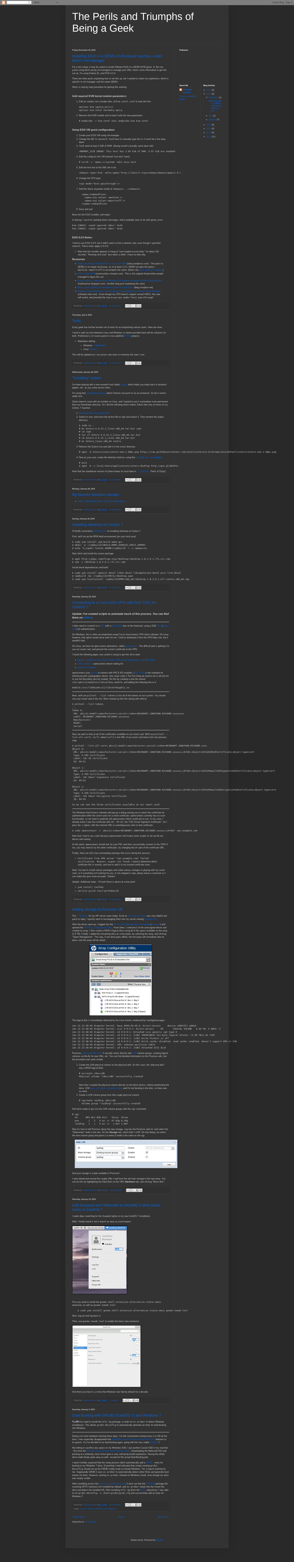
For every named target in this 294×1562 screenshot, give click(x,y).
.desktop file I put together (149, 457)
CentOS (154, 1442)
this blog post (99, 531)
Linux (105, 1509)
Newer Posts (79, 1517)
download (155, 924)
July (211, 115)
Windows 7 (112, 1509)
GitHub (87, 617)
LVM (134, 1053)
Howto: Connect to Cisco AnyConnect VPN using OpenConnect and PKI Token (117, 660)
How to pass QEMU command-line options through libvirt (106, 287)
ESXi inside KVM (86, 273)
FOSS (128, 336)
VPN (102, 625)
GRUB (99, 1509)
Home (121, 1517)
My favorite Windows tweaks (95, 494)
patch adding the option (150, 270)
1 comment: (114, 1400)
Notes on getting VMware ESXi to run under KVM (102, 263)
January (213, 119)
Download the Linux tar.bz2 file (94, 413)
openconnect (131, 646)
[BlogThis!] (130, 306)
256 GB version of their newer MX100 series (108, 1451)
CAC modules (84, 663)
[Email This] (126, 306)
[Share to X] (133, 306)
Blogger (159, 1540)
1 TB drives (82, 916)
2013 (209, 128)
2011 (209, 136)
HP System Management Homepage (132, 924)
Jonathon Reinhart (187, 91)
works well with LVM (92, 1053)
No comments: (115, 306)
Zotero (123, 384)
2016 (209, 90)
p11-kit (94, 672)
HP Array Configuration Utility (98, 927)
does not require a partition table (106, 1088)
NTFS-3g (150, 1483)
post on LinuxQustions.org (112, 1483)
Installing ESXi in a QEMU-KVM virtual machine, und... (215, 106)
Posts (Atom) (90, 1522)
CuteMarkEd (100, 345)
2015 (209, 94)
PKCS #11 (139, 672)
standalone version (96, 393)
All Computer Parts (136, 916)
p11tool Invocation (87, 667)
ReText (93, 349)
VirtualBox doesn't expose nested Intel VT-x (133, 1439)
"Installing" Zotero (86, 378)
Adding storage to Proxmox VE (97, 909)
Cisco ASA (117, 625)
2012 (209, 132)
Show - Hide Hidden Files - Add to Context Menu (101, 501)
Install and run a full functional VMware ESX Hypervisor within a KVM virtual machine (120, 280)
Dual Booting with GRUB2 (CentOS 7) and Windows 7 (116, 1415)
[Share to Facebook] (136, 306)
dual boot (91, 1509)
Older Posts (163, 1517)
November (214, 97)
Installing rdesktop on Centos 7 (97, 524)
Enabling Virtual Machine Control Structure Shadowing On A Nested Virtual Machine (119, 291)
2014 (209, 125)
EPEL (143, 1490)
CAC (159, 625)
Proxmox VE (150, 919)
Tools (76, 321)
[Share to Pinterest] (139, 306)
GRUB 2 (150, 1462)
